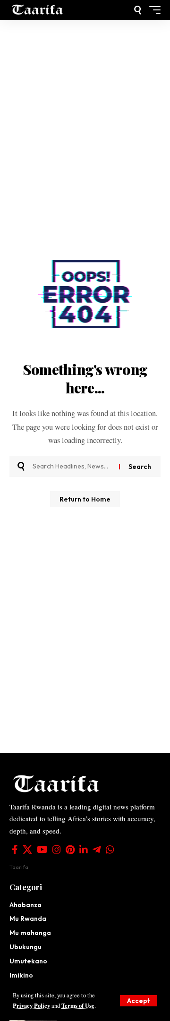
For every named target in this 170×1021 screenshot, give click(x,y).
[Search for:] (72, 466)
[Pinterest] (70, 850)
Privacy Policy (31, 1005)
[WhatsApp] (110, 850)
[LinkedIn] (83, 850)
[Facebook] (14, 850)
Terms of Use (77, 1005)
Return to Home (85, 499)
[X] (27, 850)
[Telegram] (96, 850)
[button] (138, 1000)
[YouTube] (42, 850)
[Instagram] (56, 850)
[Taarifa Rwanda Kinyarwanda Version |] (37, 10)
